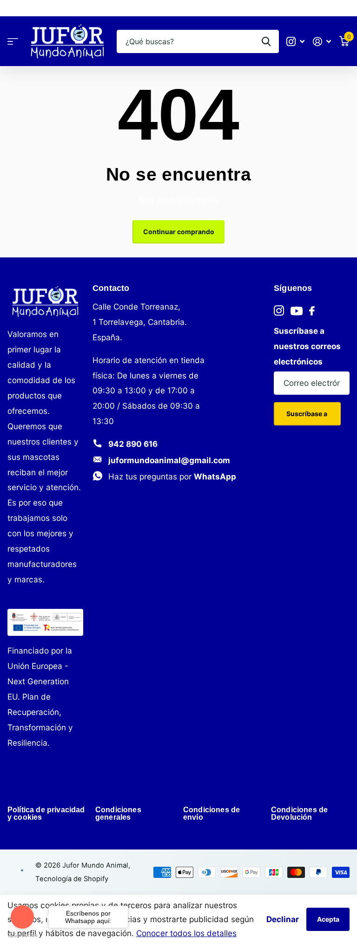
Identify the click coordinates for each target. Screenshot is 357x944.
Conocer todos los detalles (186, 933)
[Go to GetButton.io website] (22, 934)
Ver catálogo (12, 42)
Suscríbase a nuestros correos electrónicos (307, 346)
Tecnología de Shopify (71, 879)
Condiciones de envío (211, 814)
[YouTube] (297, 311)
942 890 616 (133, 444)
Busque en (266, 41)
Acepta (328, 919)
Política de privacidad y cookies (46, 814)
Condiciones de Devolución (299, 814)
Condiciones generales (118, 814)
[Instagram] (279, 311)
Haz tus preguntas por (172, 476)
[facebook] (312, 311)
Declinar (282, 919)
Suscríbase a (307, 414)
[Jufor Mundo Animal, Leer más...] (295, 41)
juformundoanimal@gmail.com (169, 460)
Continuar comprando (178, 232)
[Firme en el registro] (321, 41)
